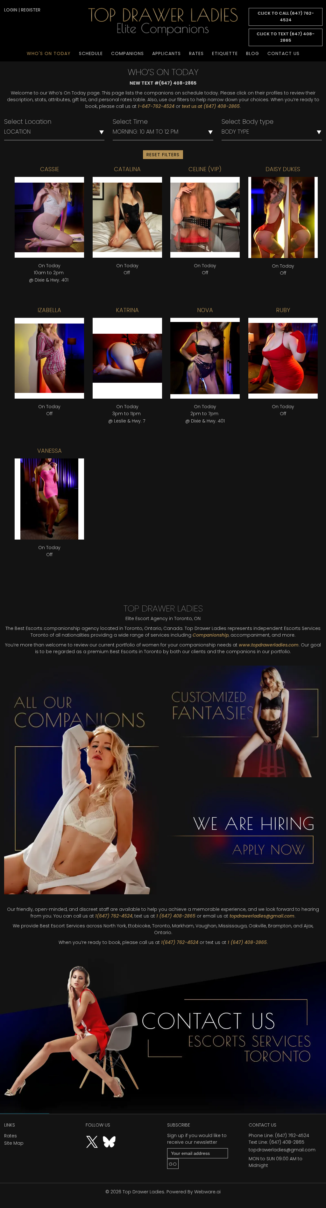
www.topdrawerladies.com (269, 645)
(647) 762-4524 (292, 1135)
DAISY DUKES (283, 169)
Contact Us (283, 53)
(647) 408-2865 (286, 1142)
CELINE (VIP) (205, 169)
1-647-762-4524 (156, 106)
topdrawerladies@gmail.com (262, 916)
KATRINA (127, 310)
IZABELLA (49, 310)
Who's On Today (49, 53)
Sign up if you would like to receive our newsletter (197, 1138)
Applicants (166, 53)
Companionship (211, 635)
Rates (196, 53)
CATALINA (127, 169)
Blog (252, 53)
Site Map (14, 1143)
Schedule (91, 53)
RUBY (283, 310)
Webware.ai (207, 1192)
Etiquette (225, 53)
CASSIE (49, 169)
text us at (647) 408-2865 (211, 106)
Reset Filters (163, 154)
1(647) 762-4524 (113, 916)
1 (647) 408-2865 (175, 916)
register (30, 10)
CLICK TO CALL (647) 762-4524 (286, 16)
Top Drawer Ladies (143, 1192)
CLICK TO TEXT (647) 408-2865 (286, 37)
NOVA (205, 310)
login (10, 10)
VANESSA (49, 451)
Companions (127, 53)
